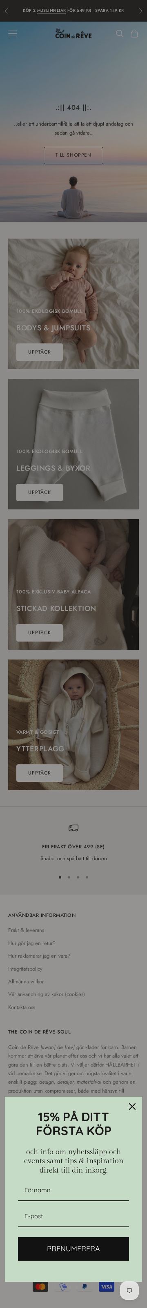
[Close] (132, 1106)
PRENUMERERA (73, 1248)
